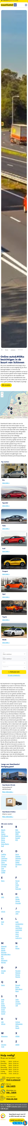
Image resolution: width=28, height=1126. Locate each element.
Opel (2, 973)
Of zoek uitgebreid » (14, 675)
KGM (2, 922)
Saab (2, 999)
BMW (17, 834)
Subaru (3, 1011)
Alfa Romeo (4, 836)
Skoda (3, 1005)
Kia (2, 924)
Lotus (17, 934)
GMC (2, 897)
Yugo (2, 1046)
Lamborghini (19, 924)
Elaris (2, 881)
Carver (3, 856)
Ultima (3, 1024)
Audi (2, 846)
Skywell (3, 1007)
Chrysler (3, 866)
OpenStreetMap (18, 417)
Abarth (3, 830)
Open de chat (11, 1099)
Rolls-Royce (18, 989)
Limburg (13, 349)
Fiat (16, 883)
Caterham (4, 858)
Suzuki (3, 1013)
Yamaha (3, 1044)
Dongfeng (18, 864)
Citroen (3, 870)
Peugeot (17, 971)
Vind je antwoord (13, 1080)
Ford (16, 887)
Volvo (17, 1026)
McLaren (3, 952)
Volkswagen (19, 1024)
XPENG (17, 1036)
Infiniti (3, 911)
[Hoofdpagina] (2, 349)
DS (16, 866)
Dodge (17, 862)
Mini (2, 958)
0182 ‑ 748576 (11, 1093)
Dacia (17, 854)
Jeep (16, 913)
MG (2, 956)
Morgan (3, 962)
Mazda (3, 950)
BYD (16, 840)
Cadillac (3, 854)
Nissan (17, 948)
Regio (6, 349)
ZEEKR (17, 1044)
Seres (2, 1003)
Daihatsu (18, 858)
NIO (16, 946)
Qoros (3, 985)
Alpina (3, 838)
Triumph (18, 1003)
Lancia (17, 926)
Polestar (17, 973)
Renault (17, 985)
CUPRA (3, 872)
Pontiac (17, 975)
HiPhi (17, 897)
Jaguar (17, 911)
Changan (4, 860)
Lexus (17, 932)
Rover (17, 991)
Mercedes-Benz (5, 954)
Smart (3, 1009)
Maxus (3, 948)
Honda (17, 899)
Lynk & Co (18, 938)
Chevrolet (4, 864)
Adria (2, 832)
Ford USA (18, 889)
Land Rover (18, 928)
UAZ (2, 1022)
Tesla (17, 999)
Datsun (17, 860)
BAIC (16, 830)
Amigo (3, 842)
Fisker (17, 885)
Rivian (17, 987)
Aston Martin (5, 844)
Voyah (17, 1028)
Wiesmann (4, 1036)
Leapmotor (18, 930)
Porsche (17, 977)
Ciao (2, 868)
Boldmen (18, 836)
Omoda (3, 971)
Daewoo (17, 856)
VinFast (17, 1022)
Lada (16, 922)
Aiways (3, 834)
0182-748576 (10, 1086)
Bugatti (17, 838)
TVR (16, 1005)
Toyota (17, 1001)
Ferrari (17, 881)
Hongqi (17, 901)
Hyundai (18, 903)
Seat (2, 1001)
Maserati (4, 946)
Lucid (17, 936)
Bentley (17, 832)
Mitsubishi (4, 960)
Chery (3, 862)
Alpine (3, 840)
